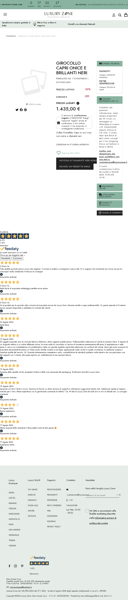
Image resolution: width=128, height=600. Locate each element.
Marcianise (14, 513)
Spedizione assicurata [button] (107, 195)
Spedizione (52, 500)
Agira (11, 492)
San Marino (14, 529)
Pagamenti (52, 494)
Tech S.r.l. (108, 596)
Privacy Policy (54, 526)
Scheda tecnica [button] (110, 63)
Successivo (17, 258)
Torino (12, 540)
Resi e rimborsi (54, 505)
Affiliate (32, 516)
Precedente (5, 258)
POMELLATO (61, 78)
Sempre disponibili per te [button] (108, 100)
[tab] (109, 63)
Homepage (11, 36)
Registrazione (54, 489)
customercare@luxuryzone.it (73, 494)
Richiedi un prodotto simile (74, 166)
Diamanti (32, 500)
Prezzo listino (65, 89)
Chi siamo (32, 489)
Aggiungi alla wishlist (70, 153)
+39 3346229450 (71, 503)
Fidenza (12, 508)
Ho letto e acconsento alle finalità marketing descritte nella (102, 517)
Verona (12, 545)
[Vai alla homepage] (53, 21)
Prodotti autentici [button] (105, 204)
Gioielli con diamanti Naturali (81, 24)
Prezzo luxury (65, 103)
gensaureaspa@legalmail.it (21, 587)
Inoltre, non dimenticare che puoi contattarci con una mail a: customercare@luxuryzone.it (113, 157)
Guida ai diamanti (112, 212)
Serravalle (14, 535)
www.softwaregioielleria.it (91, 596)
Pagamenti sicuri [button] (106, 187)
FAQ (48, 510)
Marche (32, 494)
